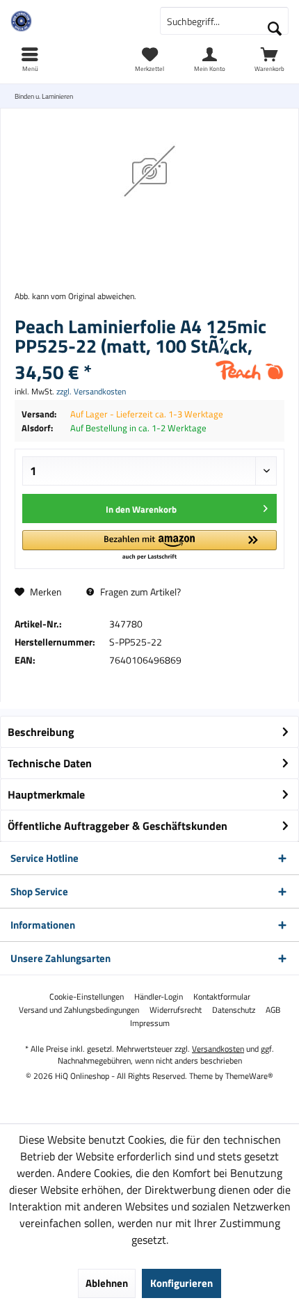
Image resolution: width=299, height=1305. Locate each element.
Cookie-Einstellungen (86, 996)
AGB (273, 1010)
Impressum (150, 1023)
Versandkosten (218, 1048)
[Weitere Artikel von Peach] (249, 370)
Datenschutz (233, 1010)
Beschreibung (41, 731)
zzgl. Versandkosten (91, 391)
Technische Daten (50, 763)
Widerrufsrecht (176, 1010)
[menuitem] (269, 59)
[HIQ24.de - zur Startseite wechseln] (74, 21)
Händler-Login (158, 996)
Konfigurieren (181, 1283)
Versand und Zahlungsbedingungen (79, 1010)
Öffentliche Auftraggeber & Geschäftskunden (117, 825)
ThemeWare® (249, 1075)
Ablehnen (107, 1283)
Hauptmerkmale (46, 794)
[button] (149, 545)
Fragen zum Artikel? (139, 591)
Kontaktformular (221, 996)
